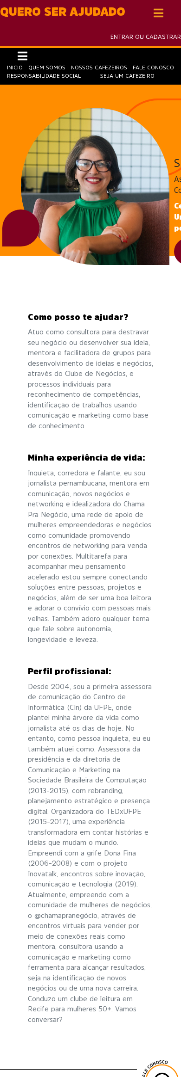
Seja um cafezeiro (127, 76)
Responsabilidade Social (44, 76)
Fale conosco (153, 67)
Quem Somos (46, 67)
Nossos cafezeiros (99, 67)
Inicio (15, 67)
